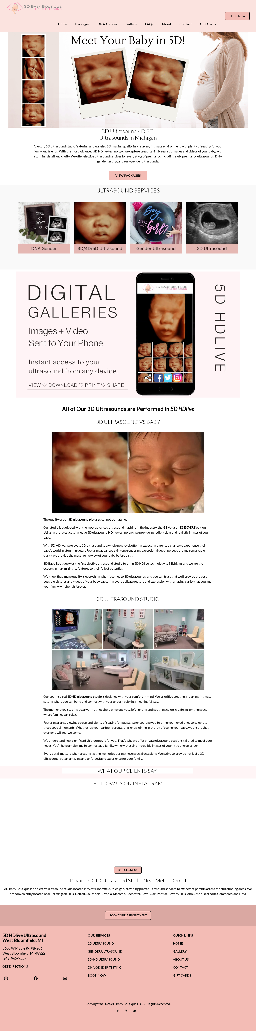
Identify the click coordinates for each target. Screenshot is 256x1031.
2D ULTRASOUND (101, 943)
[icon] (134, 1010)
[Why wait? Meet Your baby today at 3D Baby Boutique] (71, 845)
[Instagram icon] (126, 1010)
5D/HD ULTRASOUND (104, 959)
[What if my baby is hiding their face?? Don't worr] (109, 801)
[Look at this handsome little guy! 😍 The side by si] (184, 801)
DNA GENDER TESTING (105, 967)
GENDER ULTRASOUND (105, 951)
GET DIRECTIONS (15, 966)
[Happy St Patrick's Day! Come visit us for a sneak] (71, 823)
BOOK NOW (237, 16)
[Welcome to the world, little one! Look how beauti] (147, 823)
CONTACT (180, 967)
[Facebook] (35, 978)
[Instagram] (6, 978)
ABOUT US (181, 959)
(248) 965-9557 (14, 958)
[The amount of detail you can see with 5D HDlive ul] (184, 823)
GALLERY (180, 951)
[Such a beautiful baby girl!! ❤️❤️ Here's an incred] (71, 801)
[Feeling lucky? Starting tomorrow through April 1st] (147, 801)
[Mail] (65, 978)
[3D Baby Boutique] (34, 8)
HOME (178, 943)
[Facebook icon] (117, 1010)
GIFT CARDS (182, 975)
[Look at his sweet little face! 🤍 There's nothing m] (109, 823)
